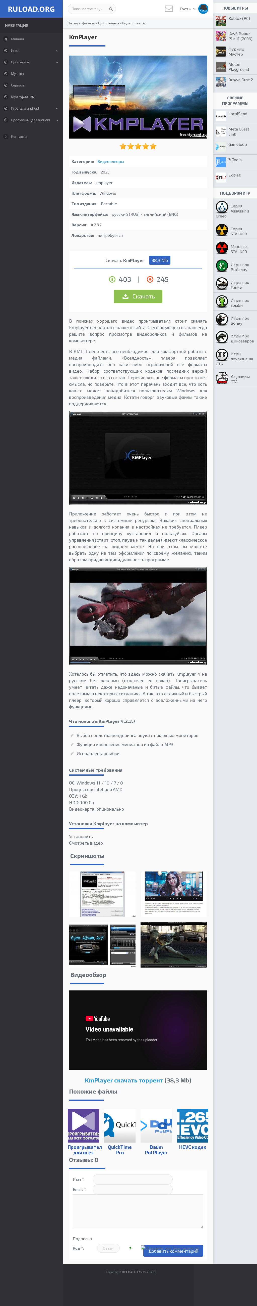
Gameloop (237, 144)
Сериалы (18, 85)
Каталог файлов (81, 23)
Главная (17, 39)
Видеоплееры (133, 23)
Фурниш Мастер (236, 51)
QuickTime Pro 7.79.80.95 (120, 1152)
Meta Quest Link (238, 131)
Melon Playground (238, 67)
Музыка (17, 73)
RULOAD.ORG (31, 9)
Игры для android (25, 108)
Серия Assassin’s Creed (232, 210)
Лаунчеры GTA (240, 379)
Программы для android (30, 120)
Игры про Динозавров (242, 338)
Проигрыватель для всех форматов (83, 1152)
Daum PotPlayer (156, 1149)
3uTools (235, 159)
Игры (15, 50)
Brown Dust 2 (240, 79)
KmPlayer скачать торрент (124, 1080)
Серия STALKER (239, 231)
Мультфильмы (23, 97)
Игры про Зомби (240, 303)
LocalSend (237, 113)
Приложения (108, 23)
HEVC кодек (192, 1147)
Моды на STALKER (239, 249)
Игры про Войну (240, 320)
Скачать (143, 296)
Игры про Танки (240, 285)
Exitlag (234, 174)
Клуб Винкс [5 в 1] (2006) (240, 36)
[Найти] (111, 9)
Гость (185, 8)
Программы (20, 62)
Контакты (19, 136)
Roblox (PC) (239, 18)
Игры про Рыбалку (240, 267)
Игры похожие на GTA (234, 358)
